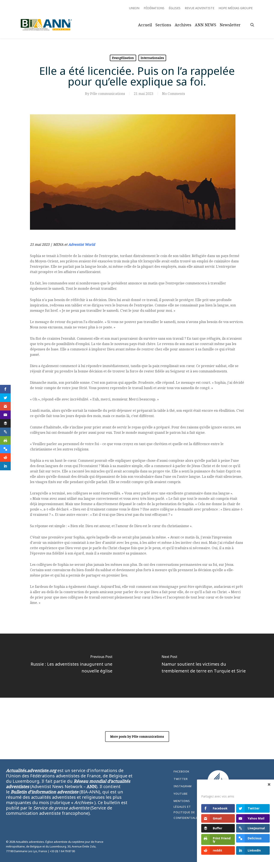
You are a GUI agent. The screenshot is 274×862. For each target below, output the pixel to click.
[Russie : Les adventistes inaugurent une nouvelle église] (68, 666)
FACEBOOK (181, 771)
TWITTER (181, 779)
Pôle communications (107, 93)
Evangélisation (123, 58)
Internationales (152, 58)
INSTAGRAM (183, 786)
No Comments (173, 93)
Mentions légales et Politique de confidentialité (187, 809)
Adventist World (81, 244)
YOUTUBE (181, 794)
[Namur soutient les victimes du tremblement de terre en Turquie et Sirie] (205, 666)
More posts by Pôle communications (137, 736)
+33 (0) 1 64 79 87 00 (62, 851)
